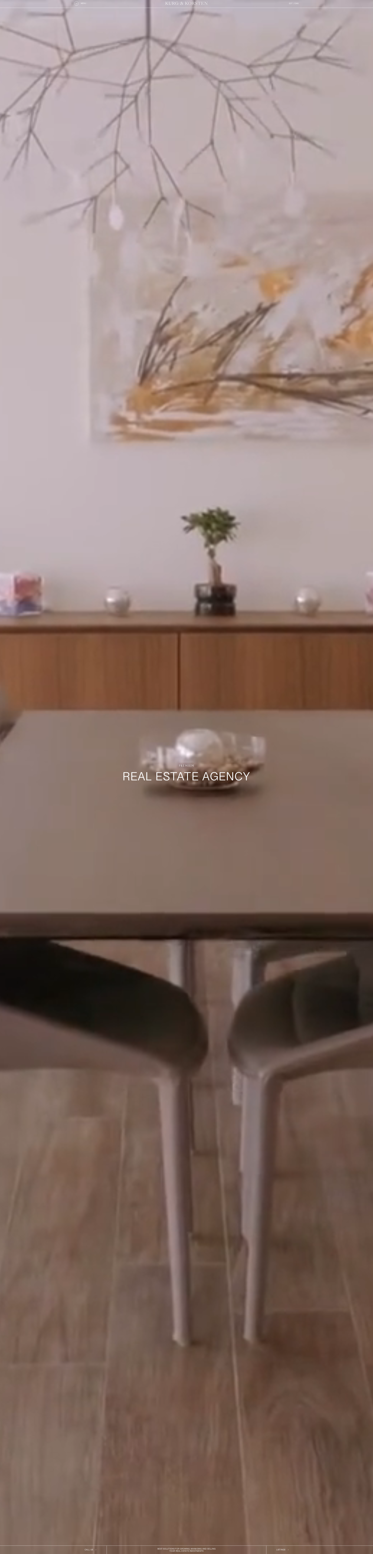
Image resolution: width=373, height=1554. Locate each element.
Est (291, 3)
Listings (280, 1550)
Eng (297, 3)
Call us (89, 1550)
